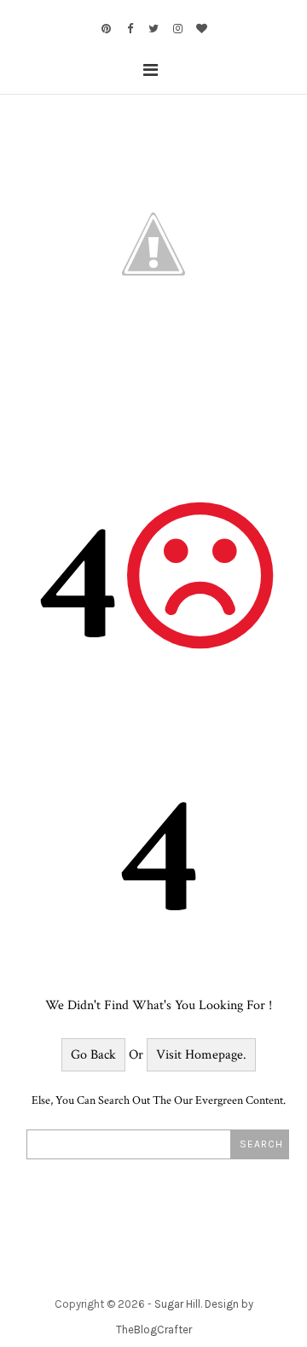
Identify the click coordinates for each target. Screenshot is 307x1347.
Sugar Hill (177, 1304)
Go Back (93, 1055)
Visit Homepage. (201, 1055)
